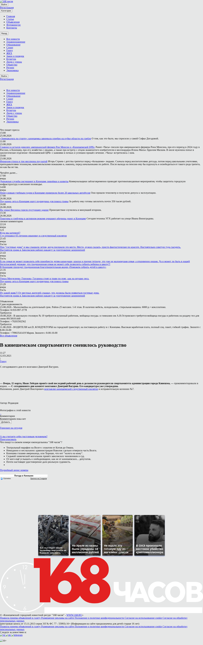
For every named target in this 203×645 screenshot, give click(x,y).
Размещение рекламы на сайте (58, 618)
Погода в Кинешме (23, 476)
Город (3, 361)
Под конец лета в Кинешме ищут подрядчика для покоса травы (34, 201)
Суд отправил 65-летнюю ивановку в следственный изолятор (33, 235)
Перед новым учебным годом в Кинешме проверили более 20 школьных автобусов (45, 192)
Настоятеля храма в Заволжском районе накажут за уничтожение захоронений (42, 250)
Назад (4, 33)
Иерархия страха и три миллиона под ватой (23, 161)
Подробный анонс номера (14, 470)
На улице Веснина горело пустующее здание (24, 210)
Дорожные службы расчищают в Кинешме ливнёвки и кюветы (34, 181)
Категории (6, 11)
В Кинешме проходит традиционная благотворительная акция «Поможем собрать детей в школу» (53, 267)
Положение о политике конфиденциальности (100, 618)
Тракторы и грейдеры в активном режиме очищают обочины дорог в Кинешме (43, 218)
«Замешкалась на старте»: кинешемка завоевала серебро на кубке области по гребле (45, 138)
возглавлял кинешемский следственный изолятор (71, 389)
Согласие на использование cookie (144, 618)
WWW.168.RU (74, 615)
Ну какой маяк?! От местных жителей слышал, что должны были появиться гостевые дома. (49, 292)
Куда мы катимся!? (10, 232)
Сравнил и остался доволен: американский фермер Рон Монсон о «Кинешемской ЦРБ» (47, 147)
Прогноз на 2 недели (38, 478)
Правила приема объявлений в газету (20, 618)
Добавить (5, 422)
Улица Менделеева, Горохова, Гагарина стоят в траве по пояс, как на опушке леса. (44, 278)
